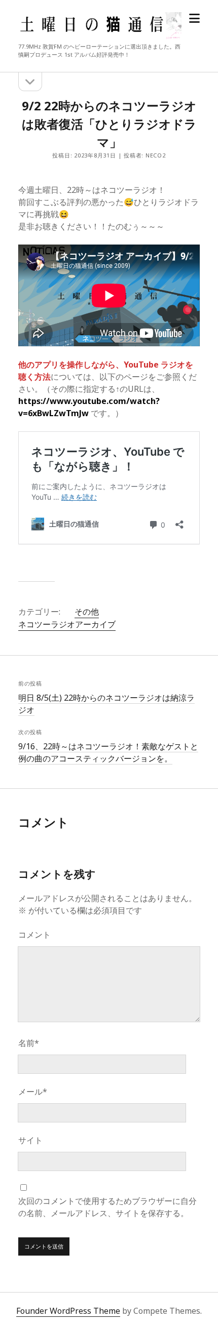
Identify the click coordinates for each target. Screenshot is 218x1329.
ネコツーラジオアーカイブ (67, 624)
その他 (87, 611)
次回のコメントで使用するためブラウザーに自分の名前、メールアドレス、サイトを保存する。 (107, 1207)
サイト (30, 1140)
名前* (28, 1043)
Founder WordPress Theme (68, 1310)
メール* (32, 1091)
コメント (34, 934)
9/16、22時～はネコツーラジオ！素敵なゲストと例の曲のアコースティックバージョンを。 (108, 752)
